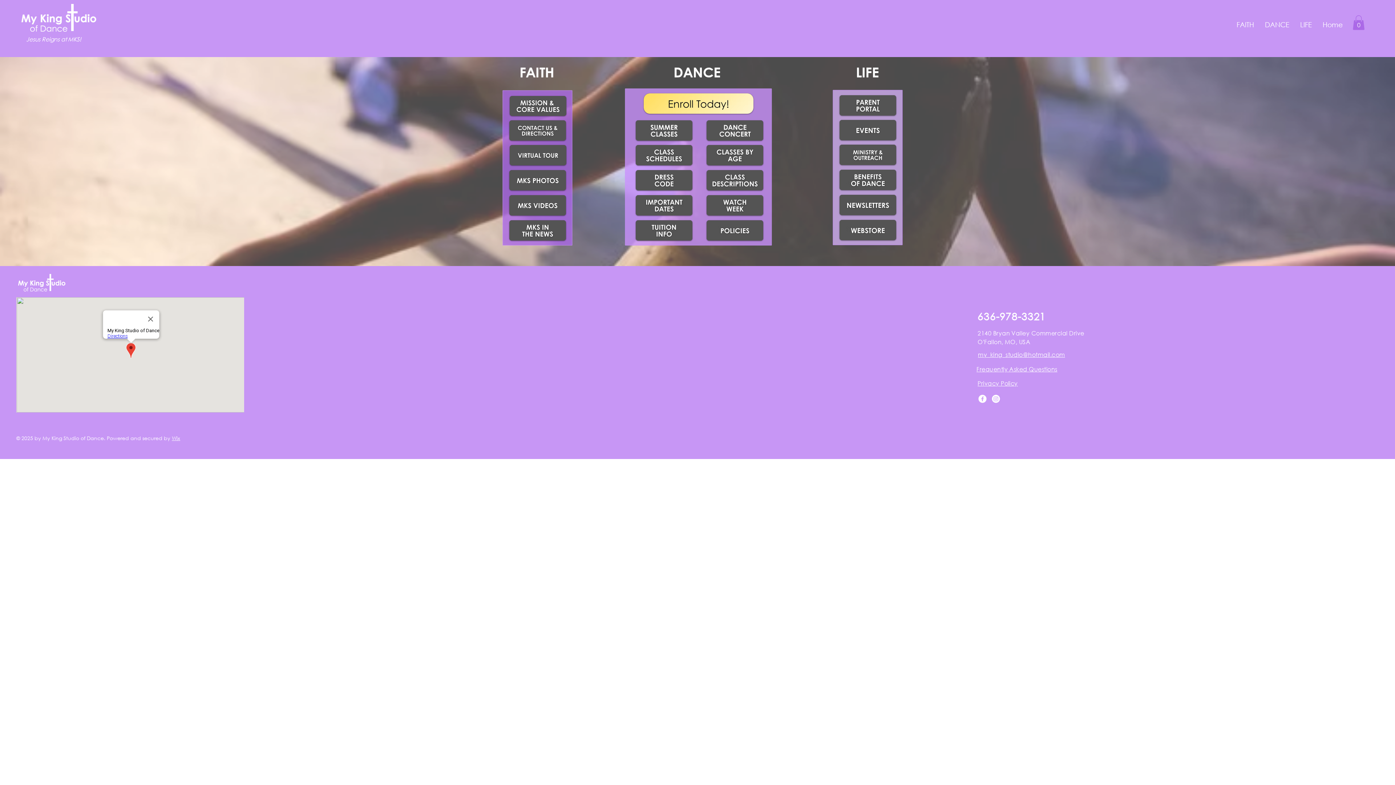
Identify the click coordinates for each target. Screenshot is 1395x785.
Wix (176, 438)
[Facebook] (982, 399)
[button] (1245, 24)
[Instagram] (996, 399)
